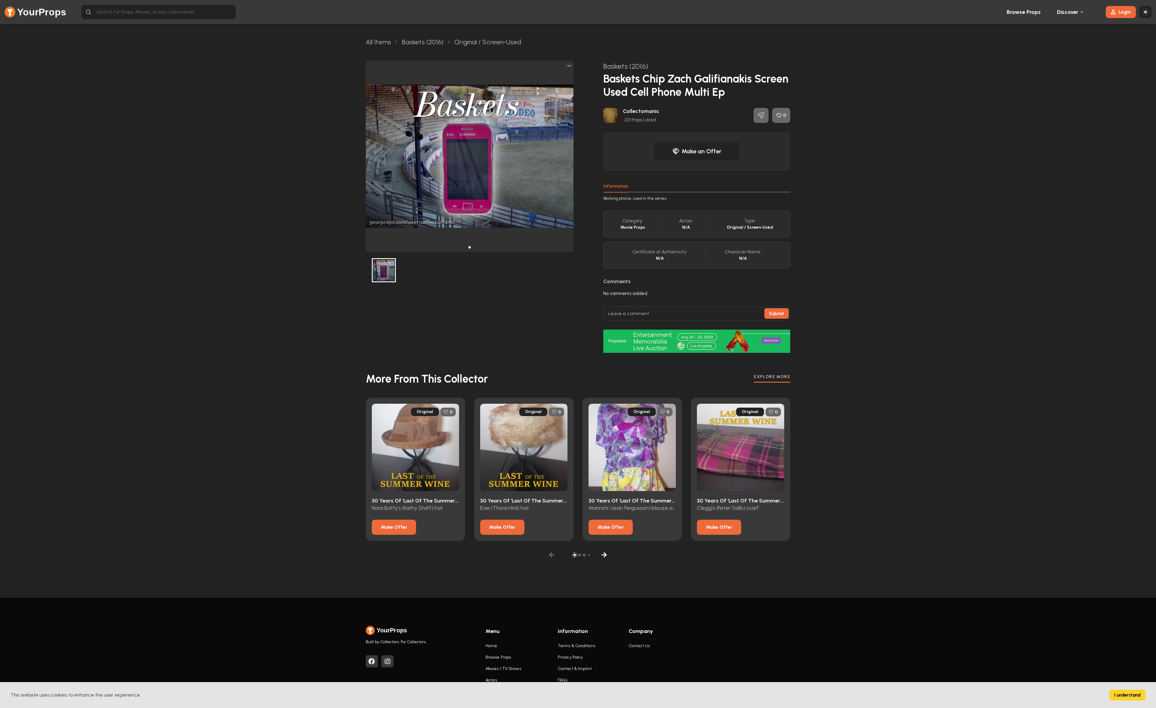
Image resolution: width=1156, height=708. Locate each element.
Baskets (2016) (625, 66)
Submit (776, 313)
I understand (1127, 695)
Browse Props (1024, 12)
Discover (1068, 12)
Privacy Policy (570, 657)
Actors (491, 680)
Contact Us (639, 645)
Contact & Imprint (575, 668)
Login (1125, 12)
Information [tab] (615, 186)
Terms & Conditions (576, 645)
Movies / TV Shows (503, 668)
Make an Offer (701, 151)
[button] (469, 247)
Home (491, 645)
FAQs (562, 680)
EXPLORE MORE (772, 376)
